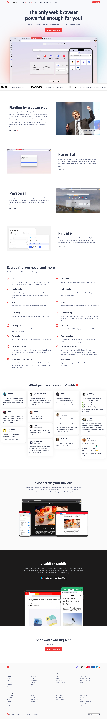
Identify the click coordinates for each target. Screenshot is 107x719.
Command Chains (68, 346)
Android (9, 678)
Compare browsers (36, 686)
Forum (8, 699)
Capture (64, 325)
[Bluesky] (79, 667)
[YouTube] (87, 667)
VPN (36, 2)
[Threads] (82, 667)
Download (9, 686)
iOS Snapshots (83, 682)
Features (33, 676)
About (57, 2)
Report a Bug (34, 699)
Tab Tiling (16, 312)
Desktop (9, 676)
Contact (33, 701)
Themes (9, 701)
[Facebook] (92, 667)
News (40, 2)
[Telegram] (97, 667)
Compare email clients (61, 682)
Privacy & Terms (84, 706)
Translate (16, 336)
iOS (8, 680)
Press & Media (59, 695)
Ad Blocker (65, 359)
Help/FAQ (33, 695)
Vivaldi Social (10, 695)
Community (47, 2)
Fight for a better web (85, 701)
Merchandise (10, 706)
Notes (14, 302)
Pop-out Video (66, 336)
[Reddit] (99, 667)
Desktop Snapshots (85, 678)
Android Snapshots (85, 680)
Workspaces (17, 325)
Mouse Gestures (19, 346)
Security (82, 708)
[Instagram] (89, 667)
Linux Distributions (60, 699)
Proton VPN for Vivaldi (22, 359)
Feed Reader (17, 289)
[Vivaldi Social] (77, 667)
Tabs (32, 678)
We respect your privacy (86, 703)
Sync (62, 302)
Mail (29, 2)
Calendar (64, 278)
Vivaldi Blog (83, 676)
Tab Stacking (66, 312)
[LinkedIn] (94, 667)
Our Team (82, 697)
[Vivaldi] (12, 2)
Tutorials (33, 697)
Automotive (9, 684)
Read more (12, 130)
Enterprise (9, 682)
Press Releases (59, 697)
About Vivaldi (83, 695)
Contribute (9, 703)
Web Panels (65, 289)
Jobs (81, 699)
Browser (22, 2)
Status (36, 714)
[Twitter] (84, 667)
